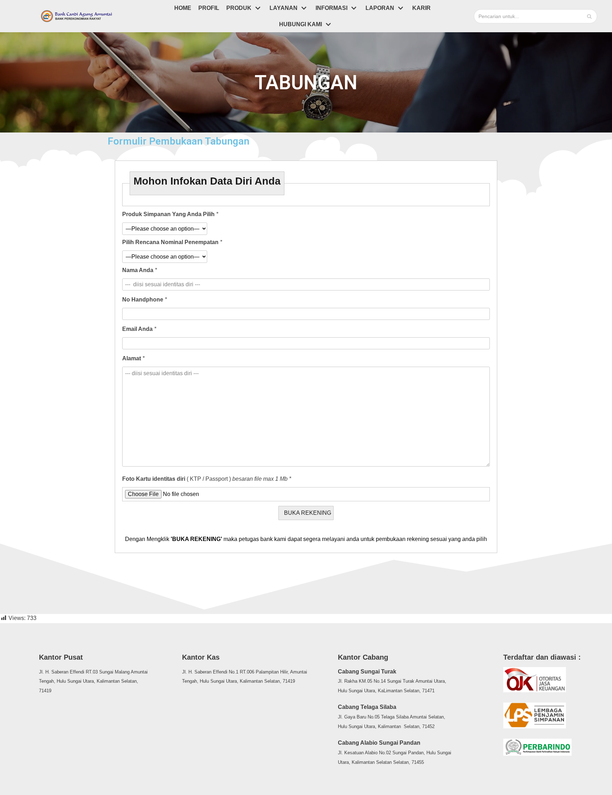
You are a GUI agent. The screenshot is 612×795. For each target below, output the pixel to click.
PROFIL (208, 8)
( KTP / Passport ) (206, 479)
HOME (182, 8)
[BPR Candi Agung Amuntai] (76, 16)
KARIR (421, 8)
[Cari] (589, 16)
